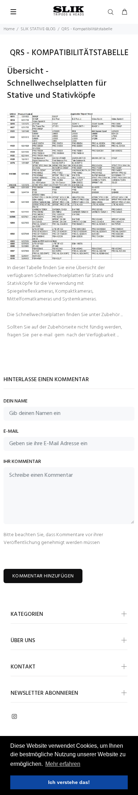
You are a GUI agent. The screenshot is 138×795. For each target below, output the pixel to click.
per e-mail (41, 335)
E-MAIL (11, 432)
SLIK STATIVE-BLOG (38, 29)
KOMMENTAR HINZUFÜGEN (43, 576)
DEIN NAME (16, 401)
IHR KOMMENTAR (22, 462)
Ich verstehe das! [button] (69, 782)
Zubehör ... (112, 315)
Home (9, 29)
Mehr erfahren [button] (62, 764)
